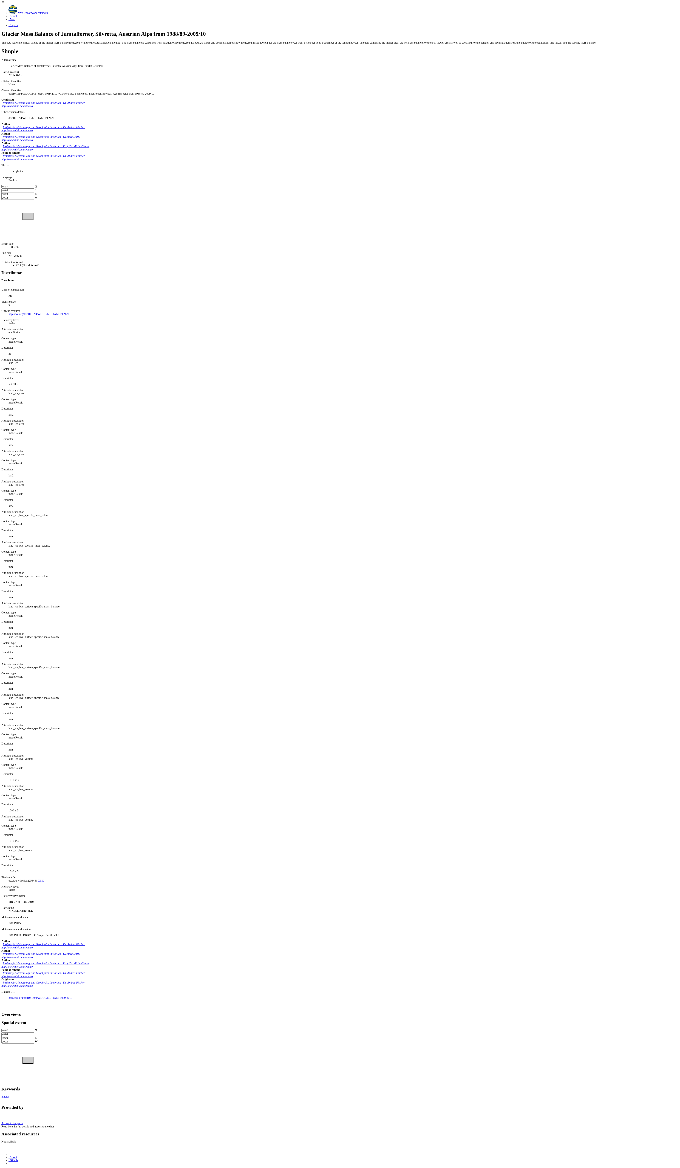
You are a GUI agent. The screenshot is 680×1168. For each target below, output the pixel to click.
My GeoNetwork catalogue (32, 12)
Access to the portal (12, 1123)
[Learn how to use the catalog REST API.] (8, 1163)
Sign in (13, 25)
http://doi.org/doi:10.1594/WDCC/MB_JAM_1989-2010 (40, 997)
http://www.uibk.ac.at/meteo (17, 105)
